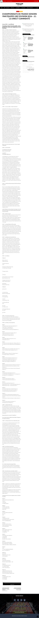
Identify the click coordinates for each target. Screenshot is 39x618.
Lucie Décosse (29, 71)
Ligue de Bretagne (25, 71)
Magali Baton (24, 68)
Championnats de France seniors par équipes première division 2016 (12, 584)
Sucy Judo (27, 64)
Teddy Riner (30, 70)
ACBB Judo (28, 72)
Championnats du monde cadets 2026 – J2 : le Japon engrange (30, 51)
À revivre (21, 11)
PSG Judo (27, 68)
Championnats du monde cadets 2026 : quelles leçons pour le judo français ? (30, 38)
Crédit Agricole (24, 64)
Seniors (18, 11)
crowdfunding (32, 71)
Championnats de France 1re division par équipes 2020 (27, 63)
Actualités (7, 7)
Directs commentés (30, 7)
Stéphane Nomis (31, 64)
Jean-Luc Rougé (24, 72)
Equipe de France (29, 66)
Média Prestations (24, 615)
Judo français (31, 68)
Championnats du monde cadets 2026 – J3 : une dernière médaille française (30, 44)
